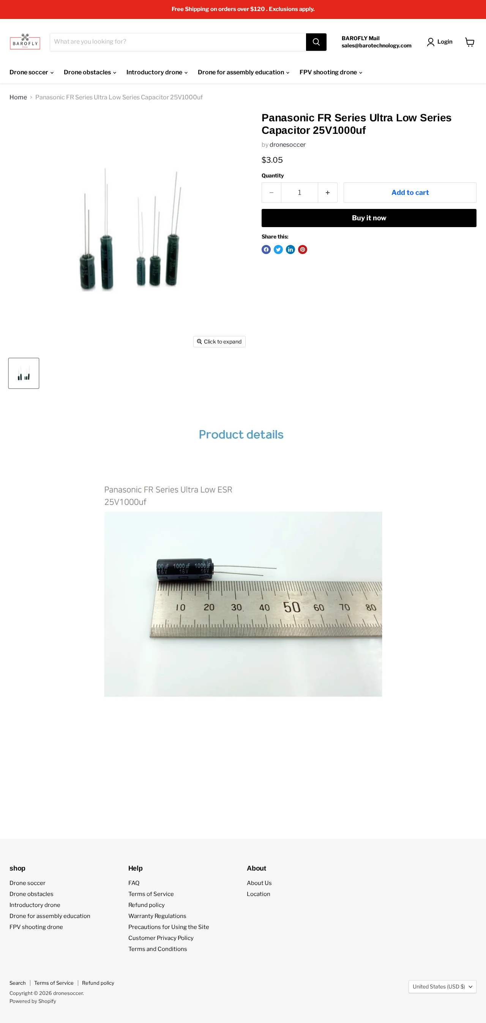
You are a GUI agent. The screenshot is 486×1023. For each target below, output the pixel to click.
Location (258, 894)
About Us (259, 883)
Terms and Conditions (157, 949)
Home (18, 97)
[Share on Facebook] (266, 249)
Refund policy (146, 905)
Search (17, 983)
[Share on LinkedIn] (290, 249)
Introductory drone (154, 72)
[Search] (316, 42)
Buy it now (369, 218)
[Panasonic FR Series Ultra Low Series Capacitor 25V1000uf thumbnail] (24, 373)
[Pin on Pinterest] (302, 249)
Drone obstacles (88, 72)
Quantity (273, 176)
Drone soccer (29, 72)
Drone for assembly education (241, 72)
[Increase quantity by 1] (328, 192)
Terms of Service (151, 894)
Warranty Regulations (157, 916)
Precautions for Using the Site (168, 927)
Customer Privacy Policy (161, 938)
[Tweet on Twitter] (278, 249)
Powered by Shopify (32, 1001)
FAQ (133, 883)
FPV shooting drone (329, 72)
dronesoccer (288, 144)
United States (439, 986)
